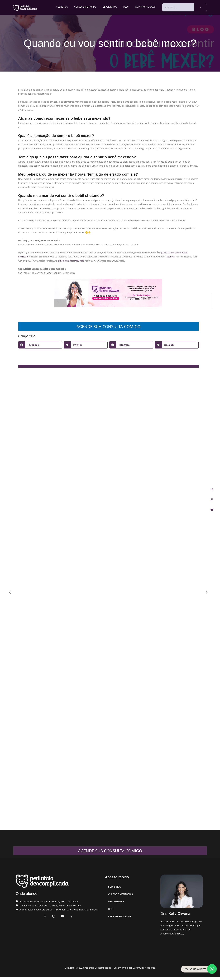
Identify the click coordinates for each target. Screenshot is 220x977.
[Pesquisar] (200, 7)
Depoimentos (110, 7)
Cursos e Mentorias (85, 7)
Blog (126, 7)
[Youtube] (211, 509)
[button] (40, 344)
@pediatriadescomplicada (71, 260)
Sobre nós (62, 7)
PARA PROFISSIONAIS (145, 7)
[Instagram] (211, 499)
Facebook (170, 256)
